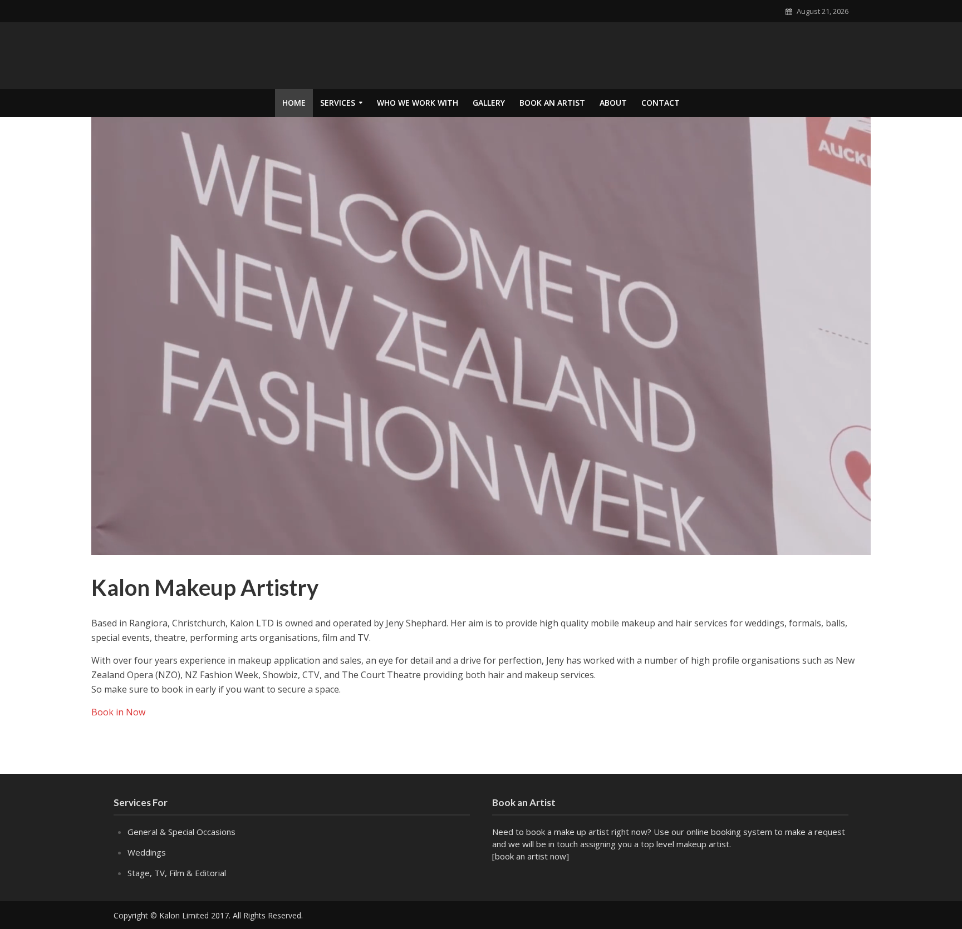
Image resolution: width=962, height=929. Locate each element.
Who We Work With (417, 102)
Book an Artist (552, 102)
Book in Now (118, 712)
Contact (660, 102)
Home (294, 102)
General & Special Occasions (181, 831)
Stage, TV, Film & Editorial (176, 872)
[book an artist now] (530, 856)
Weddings (146, 852)
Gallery (489, 102)
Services (337, 102)
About (613, 102)
